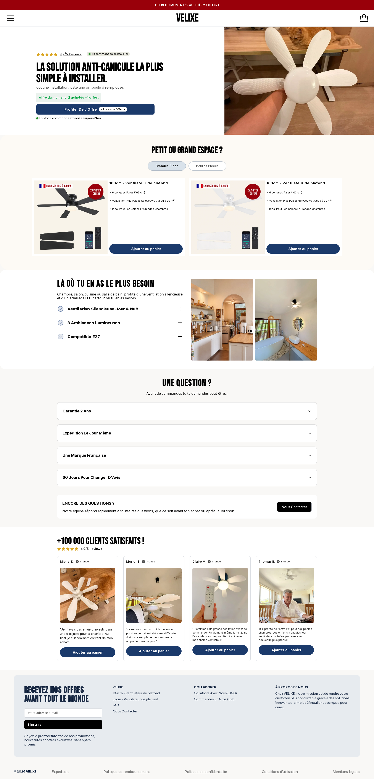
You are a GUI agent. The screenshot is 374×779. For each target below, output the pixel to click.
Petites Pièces (207, 166)
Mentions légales (346, 771)
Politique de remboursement (126, 771)
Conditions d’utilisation (280, 771)
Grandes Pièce (167, 166)
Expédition (60, 771)
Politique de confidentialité (206, 771)
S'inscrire (34, 724)
